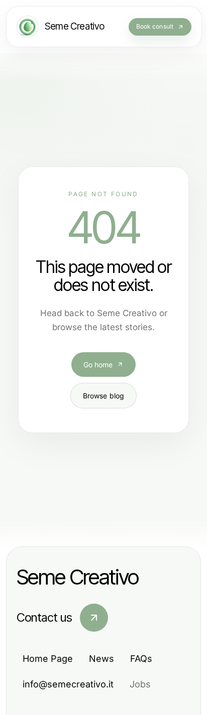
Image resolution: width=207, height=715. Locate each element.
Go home (98, 364)
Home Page (48, 658)
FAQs (141, 658)
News (101, 658)
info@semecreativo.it (68, 684)
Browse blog (104, 395)
